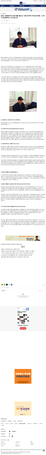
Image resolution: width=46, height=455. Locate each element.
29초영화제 (18, 445)
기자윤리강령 (29, 423)
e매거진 (41, 0)
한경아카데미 (3, 443)
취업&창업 (12, 5)
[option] (23, 9)
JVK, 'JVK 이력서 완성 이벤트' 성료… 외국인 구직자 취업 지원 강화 (17, 253)
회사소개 (2, 423)
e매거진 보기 (23, 328)
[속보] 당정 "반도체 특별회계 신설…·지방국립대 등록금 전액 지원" (16, 255)
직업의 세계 (22, 5)
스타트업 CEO (32, 5)
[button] (44, 1)
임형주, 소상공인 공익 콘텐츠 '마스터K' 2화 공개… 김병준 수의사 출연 (17, 251)
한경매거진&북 (3, 0)
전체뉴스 (2, 5)
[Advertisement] (23, 350)
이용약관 (16, 423)
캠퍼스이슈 (43, 5)
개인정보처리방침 (22, 423)
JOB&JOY (4, 13)
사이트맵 (2, 425)
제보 (38, 0)
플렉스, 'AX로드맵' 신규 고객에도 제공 (10, 249)
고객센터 (40, 423)
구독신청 (7, 423)
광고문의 (11, 423)
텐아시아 (17, 443)
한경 (3, 421)
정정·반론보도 (35, 423)
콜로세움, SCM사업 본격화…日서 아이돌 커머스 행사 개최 (15, 257)
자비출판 (34, 0)
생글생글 (32, 443)
